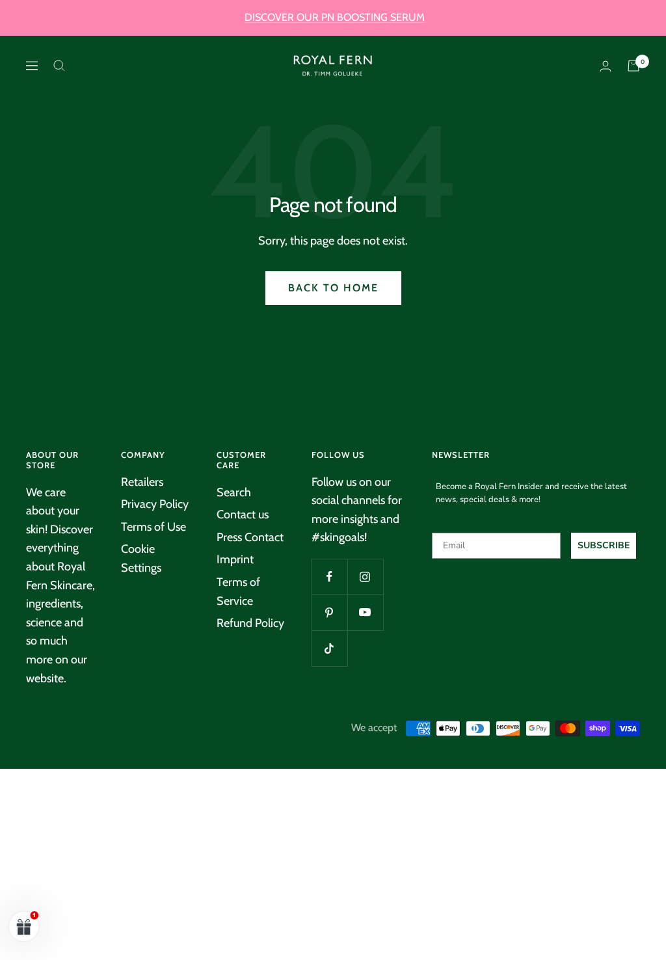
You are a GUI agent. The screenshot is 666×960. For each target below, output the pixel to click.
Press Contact (250, 537)
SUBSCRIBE (604, 545)
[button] (24, 926)
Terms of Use (153, 527)
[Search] (59, 66)
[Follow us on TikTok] (329, 648)
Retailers (142, 482)
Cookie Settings (141, 558)
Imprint (235, 559)
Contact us (243, 514)
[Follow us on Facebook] (329, 576)
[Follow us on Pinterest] (329, 612)
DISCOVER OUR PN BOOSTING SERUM (335, 17)
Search (234, 492)
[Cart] (633, 66)
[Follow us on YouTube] (365, 612)
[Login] (605, 66)
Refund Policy (250, 623)
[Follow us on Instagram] (365, 576)
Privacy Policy (155, 504)
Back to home (333, 288)
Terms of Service (238, 591)
